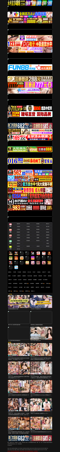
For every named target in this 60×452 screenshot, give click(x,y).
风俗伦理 (47, 246)
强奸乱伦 (28, 223)
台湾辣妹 (18, 229)
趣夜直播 (30, 279)
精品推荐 (18, 223)
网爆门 (48, 240)
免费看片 (32, 287)
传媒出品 (18, 243)
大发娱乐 (10, 283)
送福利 (49, 272)
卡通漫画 (18, 240)
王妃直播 (15, 279)
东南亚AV (47, 229)
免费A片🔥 (16, 291)
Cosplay (38, 226)
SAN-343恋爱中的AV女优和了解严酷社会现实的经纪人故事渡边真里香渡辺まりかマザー (41, 358)
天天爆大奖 (15, 287)
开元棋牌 (19, 272)
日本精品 (28, 226)
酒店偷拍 (49, 275)
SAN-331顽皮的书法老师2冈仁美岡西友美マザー (18, 395)
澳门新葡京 (45, 279)
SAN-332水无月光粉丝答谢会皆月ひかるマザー (41, 431)
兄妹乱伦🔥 (21, 291)
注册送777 (44, 272)
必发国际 (40, 279)
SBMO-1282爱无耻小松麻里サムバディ (39, 413)
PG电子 (34, 272)
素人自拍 (47, 226)
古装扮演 (18, 234)
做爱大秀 (37, 287)
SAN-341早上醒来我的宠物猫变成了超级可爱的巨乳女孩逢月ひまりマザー (18, 377)
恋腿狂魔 (47, 234)
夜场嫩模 (35, 279)
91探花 (28, 232)
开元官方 (10, 287)
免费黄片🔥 (27, 291)
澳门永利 (29, 272)
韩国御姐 (28, 229)
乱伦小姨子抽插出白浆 (36, 340)
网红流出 (37, 232)
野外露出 (47, 232)
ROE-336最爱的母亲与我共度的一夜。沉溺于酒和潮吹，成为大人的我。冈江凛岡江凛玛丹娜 (18, 432)
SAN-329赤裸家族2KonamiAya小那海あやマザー (41, 395)
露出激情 (28, 240)
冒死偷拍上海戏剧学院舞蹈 (37, 324)
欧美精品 (37, 223)
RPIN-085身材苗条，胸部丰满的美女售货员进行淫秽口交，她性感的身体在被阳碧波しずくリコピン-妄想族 (41, 378)
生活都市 (18, 246)
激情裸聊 (37, 283)
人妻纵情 (37, 246)
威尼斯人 (10, 272)
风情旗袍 (18, 237)
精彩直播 (40, 275)
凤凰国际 (24, 275)
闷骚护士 (47, 237)
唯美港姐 (37, 229)
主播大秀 (10, 279)
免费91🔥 (10, 291)
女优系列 (28, 234)
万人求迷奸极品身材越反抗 (14, 340)
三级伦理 (18, 226)
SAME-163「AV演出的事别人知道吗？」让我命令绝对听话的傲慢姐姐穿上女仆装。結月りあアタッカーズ (18, 415)
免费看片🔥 (26, 283)
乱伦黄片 (20, 279)
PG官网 (14, 272)
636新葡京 (32, 283)
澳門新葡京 (15, 283)
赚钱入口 (33, 291)
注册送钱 (38, 272)
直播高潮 (35, 275)
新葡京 (9, 275)
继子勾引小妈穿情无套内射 (14, 324)
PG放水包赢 (29, 275)
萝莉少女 (47, 223)
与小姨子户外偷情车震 (36, 308)
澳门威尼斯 (48, 287)
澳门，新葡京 (26, 287)
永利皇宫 (20, 283)
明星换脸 (28, 237)
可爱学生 (37, 234)
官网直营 (24, 272)
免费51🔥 (42, 283)
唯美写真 (37, 240)
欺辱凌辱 (18, 232)
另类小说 (18, 248)
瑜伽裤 (38, 237)
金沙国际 (20, 287)
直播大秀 (42, 287)
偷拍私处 (25, 279)
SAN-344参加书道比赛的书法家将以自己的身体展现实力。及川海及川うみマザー (18, 358)
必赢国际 (19, 275)
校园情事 (28, 246)
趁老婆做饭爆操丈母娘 (13, 308)
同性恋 (48, 243)
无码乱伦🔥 (48, 283)
